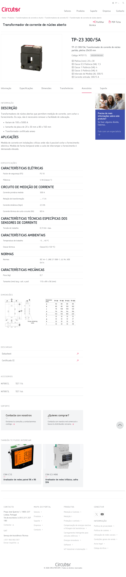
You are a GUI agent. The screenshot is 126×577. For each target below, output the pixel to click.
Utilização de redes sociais (105, 535)
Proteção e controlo (72, 521)
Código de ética (100, 548)
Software (67, 545)
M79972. (5, 384)
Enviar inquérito (10, 543)
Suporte (93, 11)
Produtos (81, 11)
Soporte (37, 521)
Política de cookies (102, 531)
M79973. (5, 392)
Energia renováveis (71, 540)
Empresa (107, 11)
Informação (6, 88)
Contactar (8, 525)
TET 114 (19, 384)
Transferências (66, 88)
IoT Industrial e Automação (75, 549)
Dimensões (46, 88)
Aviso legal (98, 544)
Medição (67, 517)
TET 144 (19, 392)
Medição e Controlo (72, 512)
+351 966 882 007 (12, 540)
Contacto (120, 11)
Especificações (26, 88)
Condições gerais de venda (105, 539)
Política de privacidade (103, 526)
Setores (67, 11)
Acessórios (87, 88)
